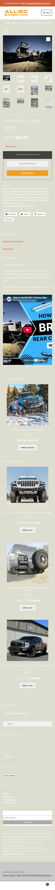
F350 (9, 194)
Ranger (28, 197)
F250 (5, 194)
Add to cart (27, 530)
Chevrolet (21, 191)
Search (27, 885)
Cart (42, 883)
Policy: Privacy (9, 875)
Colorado (29, 191)
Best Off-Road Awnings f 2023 (17, 713)
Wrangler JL (18, 203)
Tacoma (13, 200)
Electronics (38, 191)
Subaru (6, 200)
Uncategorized (43, 200)
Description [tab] (8, 234)
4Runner (15, 188)
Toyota (20, 200)
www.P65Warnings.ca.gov (13, 854)
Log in (5, 794)
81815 (9, 206)
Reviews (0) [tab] (8, 249)
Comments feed (9, 800)
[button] (48, 39)
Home (7, 23)
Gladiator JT (26, 194)
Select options (27, 447)
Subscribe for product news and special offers (27, 813)
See (38, 197)
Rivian (33, 197)
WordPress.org (9, 802)
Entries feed (8, 797)
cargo (21, 206)
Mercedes (20, 197)
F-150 (46, 191)
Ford (21, 23)
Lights (13, 197)
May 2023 (9, 756)
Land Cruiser (41, 194)
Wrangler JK (7, 203)
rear (32, 206)
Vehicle (14, 23)
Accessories (24, 188)
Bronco (27, 23)
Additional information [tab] (13, 241)
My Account (9, 885)
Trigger (26, 200)
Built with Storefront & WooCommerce (34, 875)
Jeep (34, 194)
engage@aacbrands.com (38, 3)
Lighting (6, 197)
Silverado (45, 197)
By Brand (12, 191)
